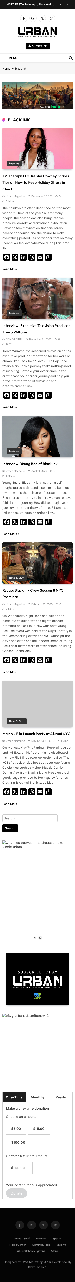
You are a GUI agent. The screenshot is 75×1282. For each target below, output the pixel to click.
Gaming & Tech (41, 1244)
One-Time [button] (14, 1097)
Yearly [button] (61, 1097)
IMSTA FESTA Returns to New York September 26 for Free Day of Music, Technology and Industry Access (30, 4)
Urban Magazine (15, 196)
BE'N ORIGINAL (14, 339)
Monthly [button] (37, 1097)
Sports (57, 1238)
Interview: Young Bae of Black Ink (30, 463)
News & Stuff (16, 578)
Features (14, 163)
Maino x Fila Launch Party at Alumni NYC (36, 733)
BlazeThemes (37, 1267)
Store (54, 1251)
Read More (9, 269)
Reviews (61, 1244)
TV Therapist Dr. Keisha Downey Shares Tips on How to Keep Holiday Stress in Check (35, 182)
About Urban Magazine (31, 1251)
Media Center (17, 1244)
